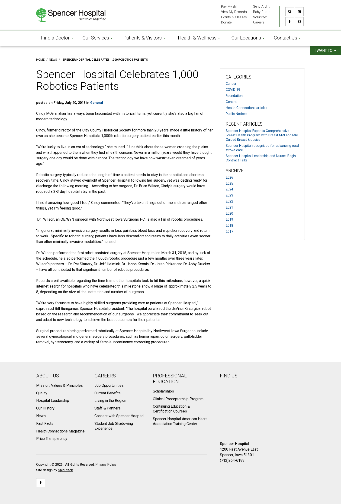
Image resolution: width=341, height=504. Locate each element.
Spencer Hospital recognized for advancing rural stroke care (262, 148)
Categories (238, 77)
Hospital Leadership (52, 400)
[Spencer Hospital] (71, 15)
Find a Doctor (55, 38)
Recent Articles (244, 124)
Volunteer (260, 17)
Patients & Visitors (142, 38)
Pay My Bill (229, 7)
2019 (229, 220)
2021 (229, 207)
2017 (229, 232)
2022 (229, 201)
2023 (229, 195)
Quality (41, 393)
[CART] (299, 11)
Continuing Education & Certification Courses (171, 408)
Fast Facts (44, 423)
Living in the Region (110, 400)
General (231, 102)
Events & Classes (234, 17)
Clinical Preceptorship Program (178, 399)
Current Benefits (107, 393)
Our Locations (246, 38)
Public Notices (236, 114)
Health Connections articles (246, 108)
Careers (258, 22)
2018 (229, 226)
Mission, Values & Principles (59, 385)
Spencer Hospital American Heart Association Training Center (180, 421)
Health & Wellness (197, 38)
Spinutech (65, 470)
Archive (235, 170)
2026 (229, 178)
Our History (45, 408)
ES (298, 22)
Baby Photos (262, 12)
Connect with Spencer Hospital (119, 416)
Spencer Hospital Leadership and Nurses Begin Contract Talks (261, 158)
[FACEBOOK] (289, 21)
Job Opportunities (109, 385)
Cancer (231, 84)
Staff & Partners (107, 408)
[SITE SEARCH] (289, 11)
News (41, 416)
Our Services (96, 38)
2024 (229, 189)
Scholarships (163, 391)
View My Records (234, 12)
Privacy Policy (106, 465)
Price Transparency (51, 438)
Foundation (234, 96)
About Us (47, 376)
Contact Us (285, 38)
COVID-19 (233, 90)
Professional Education (170, 378)
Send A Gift (261, 7)
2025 (229, 184)
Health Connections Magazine (60, 431)
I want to (324, 50)
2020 (229, 214)
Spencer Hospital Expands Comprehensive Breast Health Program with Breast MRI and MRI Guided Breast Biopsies (262, 135)
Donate (226, 22)
